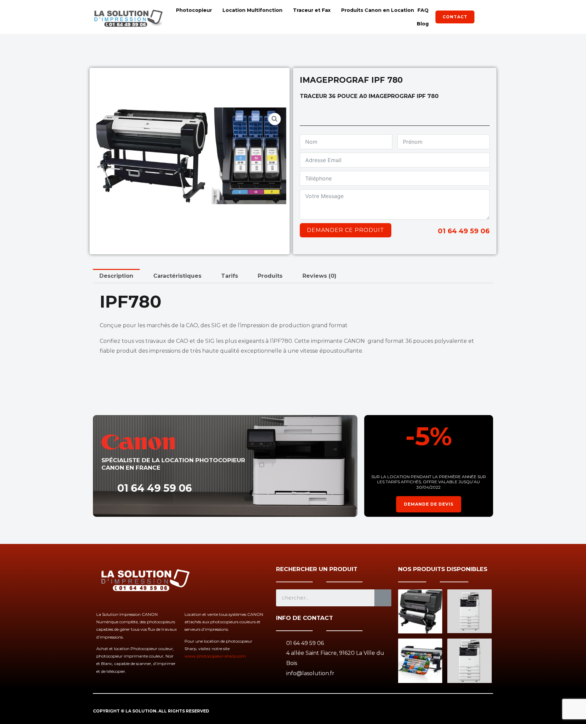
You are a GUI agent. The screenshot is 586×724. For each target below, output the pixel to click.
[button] (275, 119)
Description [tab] (116, 276)
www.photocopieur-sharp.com (215, 656)
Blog (423, 24)
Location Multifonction (252, 10)
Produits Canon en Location (377, 10)
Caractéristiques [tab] (177, 276)
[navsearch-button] (484, 17)
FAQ (423, 10)
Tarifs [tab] (229, 276)
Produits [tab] (270, 276)
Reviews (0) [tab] (319, 276)
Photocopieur (194, 10)
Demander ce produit (345, 230)
